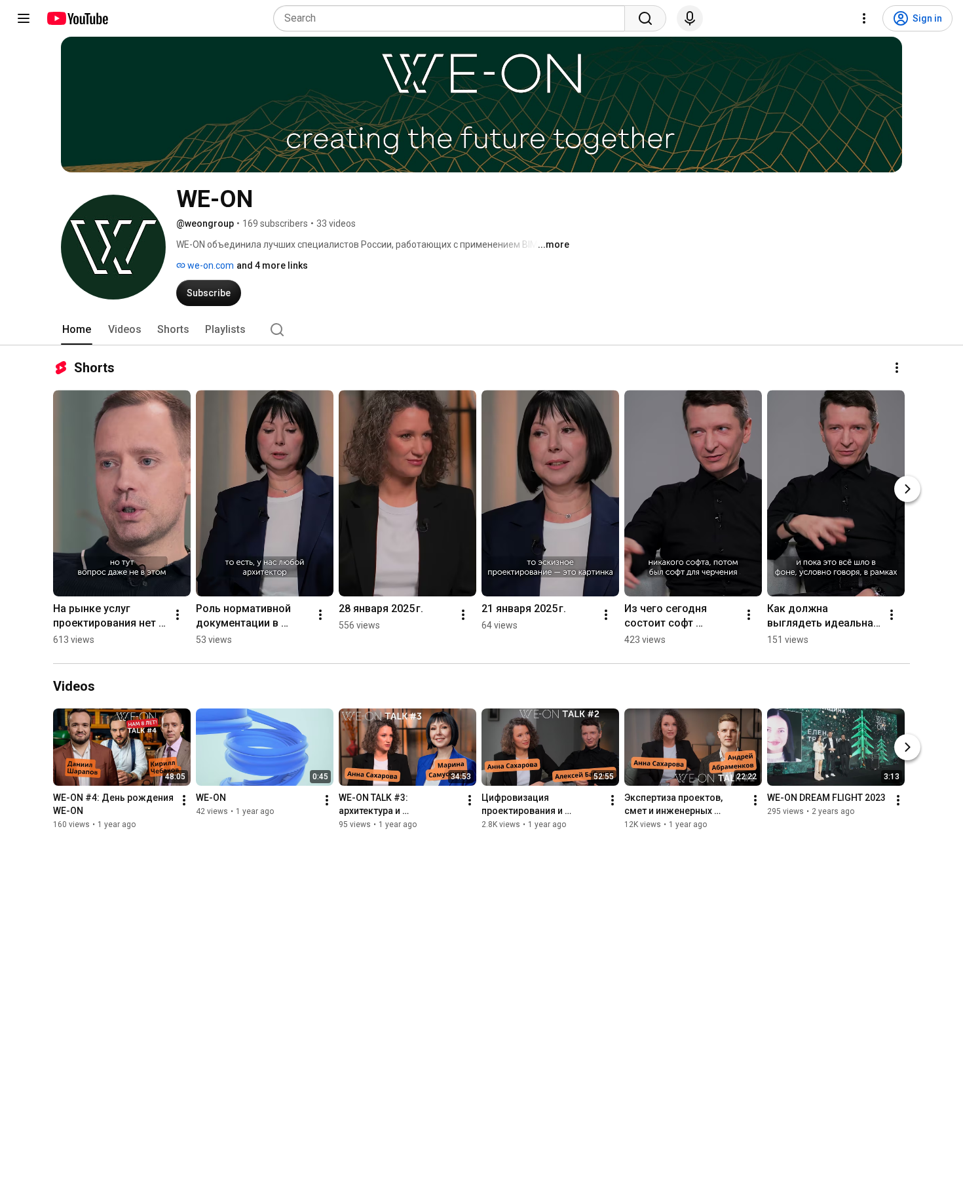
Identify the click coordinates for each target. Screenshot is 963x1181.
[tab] (76, 329)
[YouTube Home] (77, 18)
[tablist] (481, 329)
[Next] (907, 489)
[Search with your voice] (690, 18)
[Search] (645, 18)
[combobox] (453, 18)
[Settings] (864, 18)
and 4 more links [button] (272, 265)
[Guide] (23, 18)
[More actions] (897, 368)
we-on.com (209, 265)
